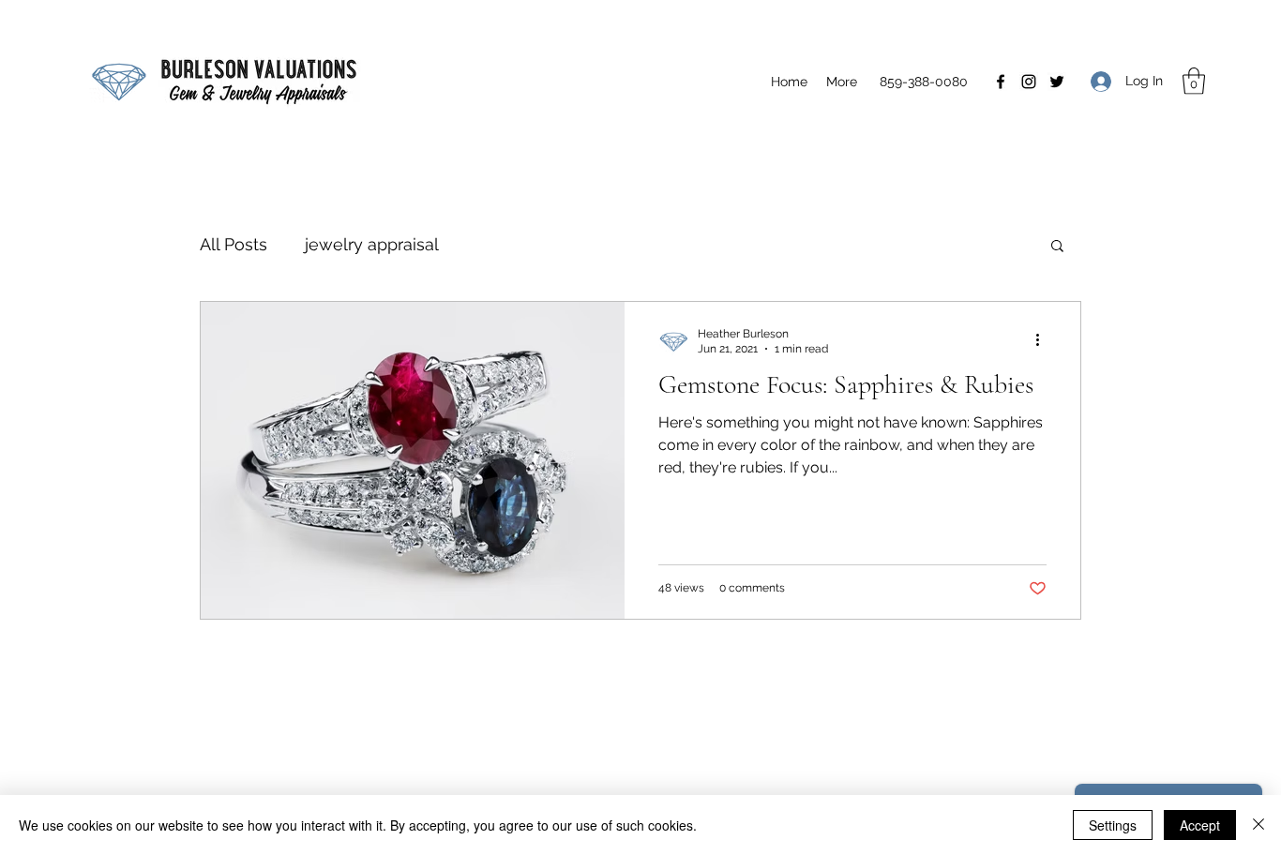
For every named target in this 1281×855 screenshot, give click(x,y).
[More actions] (1043, 340)
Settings (1113, 825)
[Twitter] (1056, 81)
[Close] (1258, 825)
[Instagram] (1028, 81)
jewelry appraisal (372, 244)
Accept (1200, 825)
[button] (1194, 81)
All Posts (233, 244)
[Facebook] (1000, 81)
